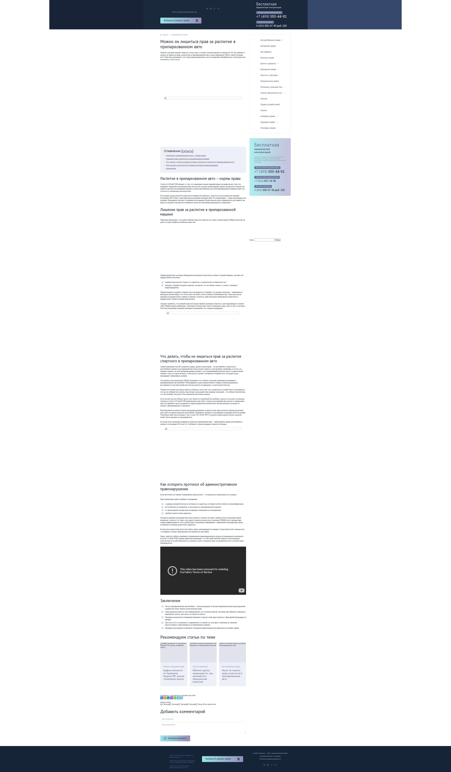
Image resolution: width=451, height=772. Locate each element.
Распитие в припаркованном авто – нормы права (186, 155)
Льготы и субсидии (269, 75)
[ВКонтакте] (161, 697)
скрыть (187, 151)
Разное (263, 110)
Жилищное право (268, 69)
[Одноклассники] (165, 697)
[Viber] (171, 697)
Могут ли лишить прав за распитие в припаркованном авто (232, 674)
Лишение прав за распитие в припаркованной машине (188, 159)
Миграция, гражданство (271, 87)
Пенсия (263, 98)
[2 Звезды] (173, 704)
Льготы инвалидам (200, 666)
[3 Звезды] (181, 704)
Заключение (171, 168)
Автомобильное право (231, 666)
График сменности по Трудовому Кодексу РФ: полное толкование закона (173, 674)
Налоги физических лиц (271, 92)
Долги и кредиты (268, 63)
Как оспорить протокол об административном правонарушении (192, 165)
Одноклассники (211, 8)
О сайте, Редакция (259, 753)
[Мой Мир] (168, 697)
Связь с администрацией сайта (277, 753)
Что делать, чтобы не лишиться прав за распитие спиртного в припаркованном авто (200, 162)
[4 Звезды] (190, 704)
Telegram (214, 8)
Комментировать (177, 738)
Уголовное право (268, 128)
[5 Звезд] (198, 704)
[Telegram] (181, 697)
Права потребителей (270, 104)
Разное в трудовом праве (173, 666)
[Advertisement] (203, 79)
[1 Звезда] (164, 704)
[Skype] (178, 697)
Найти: (252, 240)
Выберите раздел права (176, 20)
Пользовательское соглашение (270, 756)
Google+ (218, 8)
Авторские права (268, 46)
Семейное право (267, 116)
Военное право (267, 57)
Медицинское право (269, 81)
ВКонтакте (207, 8)
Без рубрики (265, 51)
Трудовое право (267, 122)
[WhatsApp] (174, 697)
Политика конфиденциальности (270, 759)
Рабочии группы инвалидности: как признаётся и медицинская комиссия (203, 676)
